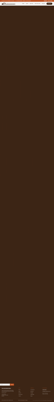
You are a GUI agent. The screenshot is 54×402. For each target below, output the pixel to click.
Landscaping (32, 394)
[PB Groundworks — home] (8, 4)
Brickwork (32, 391)
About (27, 3)
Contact (43, 3)
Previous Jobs (37, 3)
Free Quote (49, 3)
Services (31, 3)
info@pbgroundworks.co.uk (46, 391)
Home (23, 3)
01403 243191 (50, 0)
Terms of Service (49, 400)
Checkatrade (22, 400)
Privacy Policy (45, 400)
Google (26, 400)
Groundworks (32, 389)
